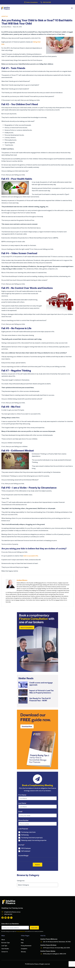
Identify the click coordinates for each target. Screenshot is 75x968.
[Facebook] (2, 918)
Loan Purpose (23, 829)
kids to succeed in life (30, 556)
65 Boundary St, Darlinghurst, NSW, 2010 (54, 954)
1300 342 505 (47, 2)
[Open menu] (72, 8)
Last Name (22, 803)
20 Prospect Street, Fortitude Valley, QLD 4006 (56, 948)
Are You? (21, 845)
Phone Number (23, 820)
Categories (21, 880)
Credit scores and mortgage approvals (41, 683)
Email (20, 811)
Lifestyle (4, 16)
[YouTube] (5, 918)
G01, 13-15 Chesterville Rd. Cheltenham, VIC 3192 (57, 942)
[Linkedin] (8, 918)
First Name (22, 795)
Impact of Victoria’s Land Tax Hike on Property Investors (41, 691)
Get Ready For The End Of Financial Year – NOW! (40, 699)
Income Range (23, 855)
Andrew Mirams (7, 27)
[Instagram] (11, 918)
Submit (37, 864)
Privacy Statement (20, 931)
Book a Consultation (32, 2)
